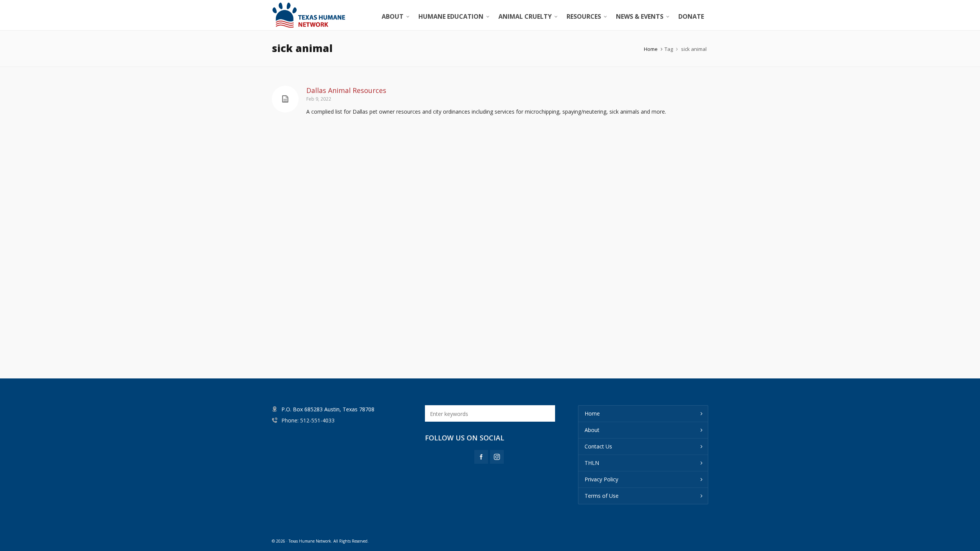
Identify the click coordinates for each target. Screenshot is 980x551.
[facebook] (481, 457)
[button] (545, 413)
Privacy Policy (601, 479)
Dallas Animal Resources (346, 90)
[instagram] (497, 457)
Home (651, 49)
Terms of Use (602, 495)
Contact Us (598, 446)
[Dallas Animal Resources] (285, 99)
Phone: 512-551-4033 (308, 420)
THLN (592, 462)
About (592, 430)
